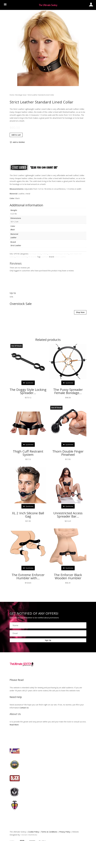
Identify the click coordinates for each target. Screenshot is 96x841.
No (53, 427)
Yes (43, 427)
